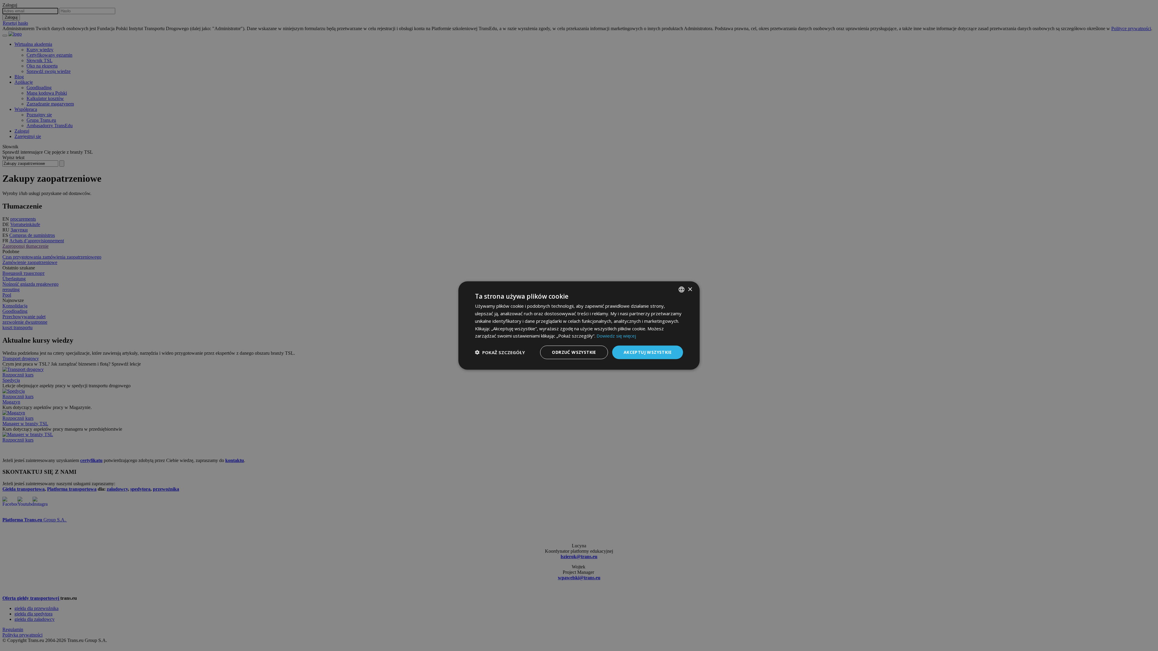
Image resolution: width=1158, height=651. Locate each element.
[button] (500, 352)
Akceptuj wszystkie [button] (648, 352)
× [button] (690, 289)
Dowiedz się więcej (616, 336)
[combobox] (682, 290)
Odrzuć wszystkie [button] (574, 352)
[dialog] (579, 325)
